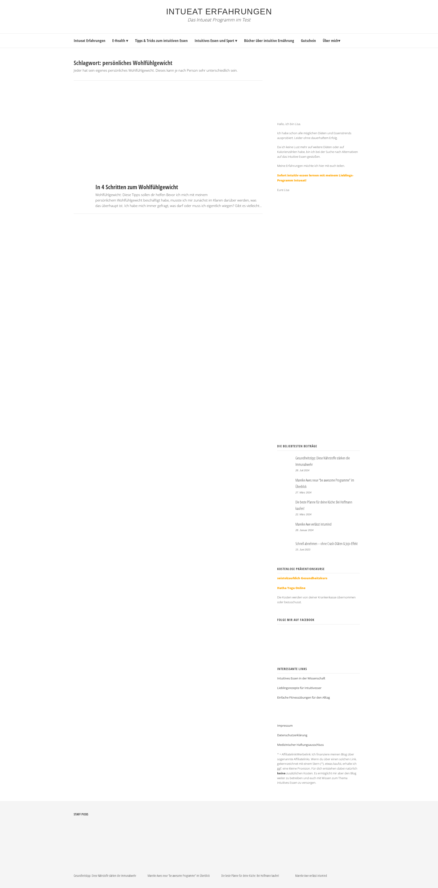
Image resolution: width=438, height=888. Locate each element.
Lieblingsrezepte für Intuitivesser (299, 688)
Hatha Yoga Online (291, 588)
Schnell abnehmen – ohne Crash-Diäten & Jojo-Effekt (326, 543)
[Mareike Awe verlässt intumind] (327, 869)
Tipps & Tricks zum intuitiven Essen (161, 40)
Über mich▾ (331, 40)
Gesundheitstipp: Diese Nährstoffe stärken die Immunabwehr (105, 875)
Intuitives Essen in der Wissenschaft (301, 678)
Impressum (285, 725)
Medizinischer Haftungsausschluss (300, 745)
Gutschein (308, 40)
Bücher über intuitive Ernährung (269, 40)
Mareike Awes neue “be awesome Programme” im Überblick (179, 875)
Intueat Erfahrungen (219, 11)
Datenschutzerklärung (329, 398)
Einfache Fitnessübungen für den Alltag (303, 697)
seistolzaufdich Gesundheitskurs (302, 578)
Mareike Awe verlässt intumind (313, 524)
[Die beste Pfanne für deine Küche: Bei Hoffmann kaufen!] (253, 869)
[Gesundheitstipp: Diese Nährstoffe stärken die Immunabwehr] (106, 869)
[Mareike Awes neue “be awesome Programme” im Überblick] (179, 869)
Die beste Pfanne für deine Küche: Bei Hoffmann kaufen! (250, 875)
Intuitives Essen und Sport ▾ (216, 40)
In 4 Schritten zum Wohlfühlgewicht (136, 187)
